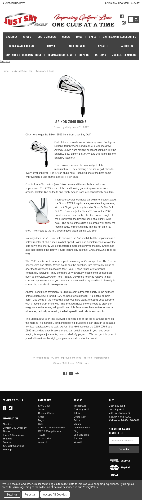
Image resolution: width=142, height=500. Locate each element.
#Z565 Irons (82, 363)
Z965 (103, 249)
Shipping (84, 55)
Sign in (110, 3)
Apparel (103, 46)
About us (127, 46)
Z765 (92, 249)
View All (78, 442)
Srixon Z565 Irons (45, 71)
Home (5, 71)
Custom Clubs (47, 36)
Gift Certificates (14, 3)
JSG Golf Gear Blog (124, 55)
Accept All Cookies (55, 494)
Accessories (77, 46)
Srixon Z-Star (61, 153)
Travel (51, 46)
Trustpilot (5, 61)
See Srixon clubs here (62, 172)
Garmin (78, 438)
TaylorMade (80, 405)
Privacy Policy (89, 487)
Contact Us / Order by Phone (24, 55)
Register (123, 3)
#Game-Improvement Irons (66, 357)
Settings (12, 494)
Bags (79, 36)
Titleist (77, 413)
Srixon (77, 420)
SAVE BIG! (11, 36)
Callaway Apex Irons (51, 276)
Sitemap (7, 449)
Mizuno (78, 424)
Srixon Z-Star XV (80, 153)
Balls (92, 36)
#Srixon (88, 357)
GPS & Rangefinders (21, 46)
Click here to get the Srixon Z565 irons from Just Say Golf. (58, 134)
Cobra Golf (80, 416)
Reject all (30, 494)
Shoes (27, 36)
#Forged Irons (41, 357)
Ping (76, 431)
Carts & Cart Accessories (119, 36)
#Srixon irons (101, 357)
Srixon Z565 (71, 176)
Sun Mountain (81, 434)
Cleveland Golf (82, 427)
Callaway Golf (81, 409)
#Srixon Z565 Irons (63, 363)
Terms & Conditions (60, 55)
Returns (100, 55)
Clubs (66, 36)
